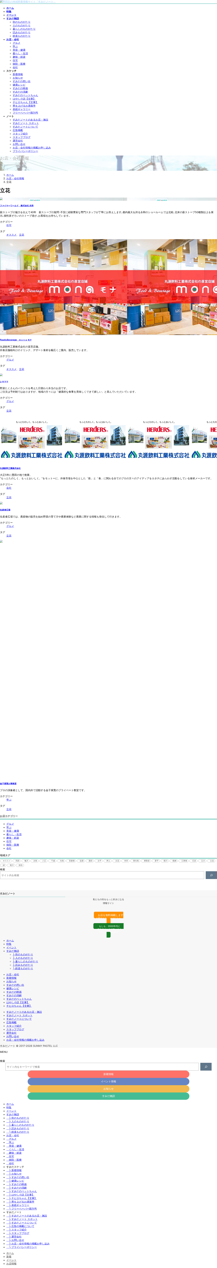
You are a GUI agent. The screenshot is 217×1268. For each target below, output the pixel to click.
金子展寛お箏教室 (8, 783)
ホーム (10, 940)
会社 (15, 67)
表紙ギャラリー (22, 109)
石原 (194, 861)
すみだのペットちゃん (25, 95)
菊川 (12, 865)
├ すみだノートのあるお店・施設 (26, 1215)
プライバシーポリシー (25, 151)
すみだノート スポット (26, 123)
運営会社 (18, 140)
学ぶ (15, 46)
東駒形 (147, 861)
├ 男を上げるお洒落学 (20, 1201)
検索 (2, 869)
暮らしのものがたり (24, 28)
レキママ (4, 381)
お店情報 (11, 1263)
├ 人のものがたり (23, 957)
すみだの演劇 (20, 91)
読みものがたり (22, 32)
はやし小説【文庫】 (24, 98)
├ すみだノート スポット (22, 1219)
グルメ (16, 42)
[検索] (211, 875)
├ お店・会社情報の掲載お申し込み (28, 1243)
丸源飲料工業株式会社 (10, 468)
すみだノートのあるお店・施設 (30, 119)
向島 (62, 861)
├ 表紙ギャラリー (17, 1205)
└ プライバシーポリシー (21, 1247)
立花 (21, 234)
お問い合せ (19, 144)
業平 (157, 861)
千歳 (53, 861)
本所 (126, 861)
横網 (174, 861)
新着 (8, 1256)
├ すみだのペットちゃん (21, 1191)
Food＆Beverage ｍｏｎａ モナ (16, 340)
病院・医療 (19, 63)
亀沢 (26, 861)
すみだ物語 (12, 951)
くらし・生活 (16, 1149)
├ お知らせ (14, 1173)
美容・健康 (19, 49)
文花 (117, 861)
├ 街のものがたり (23, 954)
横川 (165, 861)
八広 (44, 861)
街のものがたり (22, 21)
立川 (203, 861)
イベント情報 (108, 1081)
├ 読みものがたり (23, 964)
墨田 (90, 861)
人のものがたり (22, 25)
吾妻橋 (72, 861)
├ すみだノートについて (21, 1222)
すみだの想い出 (22, 81)
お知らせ (18, 77)
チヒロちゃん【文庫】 (25, 102)
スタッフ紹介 (20, 133)
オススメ (11, 234)
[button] (108, 918)
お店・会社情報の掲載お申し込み (32, 147)
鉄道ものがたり (22, 35)
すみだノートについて (25, 126)
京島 (35, 861)
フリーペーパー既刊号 (25, 112)
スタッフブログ (22, 137)
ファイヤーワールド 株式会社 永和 (17, 205)
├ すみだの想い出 (17, 1177)
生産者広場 (5, 509)
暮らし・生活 (20, 53)
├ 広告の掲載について (20, 1226)
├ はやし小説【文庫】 (20, 1194)
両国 (17, 861)
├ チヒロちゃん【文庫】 (21, 1198)
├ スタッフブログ (17, 1233)
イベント (11, 947)
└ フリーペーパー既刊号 (21, 1208)
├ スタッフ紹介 (16, 1229)
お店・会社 (12, 974)
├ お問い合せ (15, 1240)
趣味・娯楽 (19, 56)
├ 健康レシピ (15, 1180)
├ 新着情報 (14, 1170)
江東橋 (184, 861)
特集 (8, 944)
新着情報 (18, 74)
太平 (99, 861)
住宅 (15, 60)
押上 (108, 861)
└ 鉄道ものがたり (23, 968)
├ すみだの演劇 (16, 1187)
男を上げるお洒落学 (24, 105)
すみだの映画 (20, 88)
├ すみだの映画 (16, 1184)
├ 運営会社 (14, 1236)
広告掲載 (18, 130)
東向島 (136, 861)
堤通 (82, 861)
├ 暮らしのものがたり (25, 961)
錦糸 (21, 865)
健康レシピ (19, 84)
